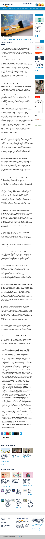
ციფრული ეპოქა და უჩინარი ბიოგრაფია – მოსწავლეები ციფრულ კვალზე (19, 502)
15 (43, 108)
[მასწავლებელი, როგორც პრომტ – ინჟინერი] (25, 490)
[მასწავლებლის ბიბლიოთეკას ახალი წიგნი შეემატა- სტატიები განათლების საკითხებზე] (39, 20)
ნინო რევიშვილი (9, 44)
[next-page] (3, 464)
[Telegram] (21, 433)
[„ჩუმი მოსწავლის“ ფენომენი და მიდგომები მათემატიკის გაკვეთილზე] (13, 490)
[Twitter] (41, 1)
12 (38, 108)
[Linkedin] (13, 433)
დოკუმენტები (3, 522)
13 (40, 108)
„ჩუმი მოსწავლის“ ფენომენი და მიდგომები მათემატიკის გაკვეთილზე (18, 492)
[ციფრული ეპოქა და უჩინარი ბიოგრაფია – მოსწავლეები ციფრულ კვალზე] (13, 500)
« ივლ (36, 115)
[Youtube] (43, 1)
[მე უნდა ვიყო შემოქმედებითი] (28, 450)
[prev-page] (1, 464)
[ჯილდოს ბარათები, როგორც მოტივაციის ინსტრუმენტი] (17, 475)
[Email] (15, 433)
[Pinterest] (7, 433)
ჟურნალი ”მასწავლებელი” (6, 518)
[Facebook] (39, 1)
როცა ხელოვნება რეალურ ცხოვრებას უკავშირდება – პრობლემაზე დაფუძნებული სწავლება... (30, 503)
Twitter (42, 528)
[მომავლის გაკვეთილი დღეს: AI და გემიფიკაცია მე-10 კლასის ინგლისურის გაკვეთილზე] (5, 475)
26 (38, 111)
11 (37, 108)
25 (37, 111)
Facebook (36, 528)
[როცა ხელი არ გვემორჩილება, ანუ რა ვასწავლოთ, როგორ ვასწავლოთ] (2, 490)
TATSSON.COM (19, 536)
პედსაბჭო (3, 519)
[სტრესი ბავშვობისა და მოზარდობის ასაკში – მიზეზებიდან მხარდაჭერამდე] (28, 475)
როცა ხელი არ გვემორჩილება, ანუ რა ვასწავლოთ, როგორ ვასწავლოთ (8, 492)
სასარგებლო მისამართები (6, 523)
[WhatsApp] (10, 433)
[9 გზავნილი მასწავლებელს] (17, 450)
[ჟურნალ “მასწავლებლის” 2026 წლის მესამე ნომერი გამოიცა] (39, 58)
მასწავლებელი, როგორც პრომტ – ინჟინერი (31, 491)
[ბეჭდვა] (18, 433)
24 (35, 111)
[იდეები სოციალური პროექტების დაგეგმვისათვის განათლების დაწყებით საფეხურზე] (5, 450)
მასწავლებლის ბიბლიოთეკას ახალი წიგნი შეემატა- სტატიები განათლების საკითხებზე (39, 27)
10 (35, 108)
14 (41, 108)
